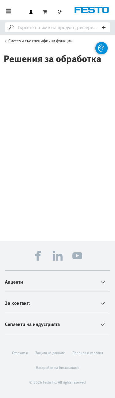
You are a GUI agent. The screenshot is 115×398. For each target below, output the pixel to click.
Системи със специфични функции (40, 40)
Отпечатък (20, 352)
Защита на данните (50, 352)
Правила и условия (87, 352)
